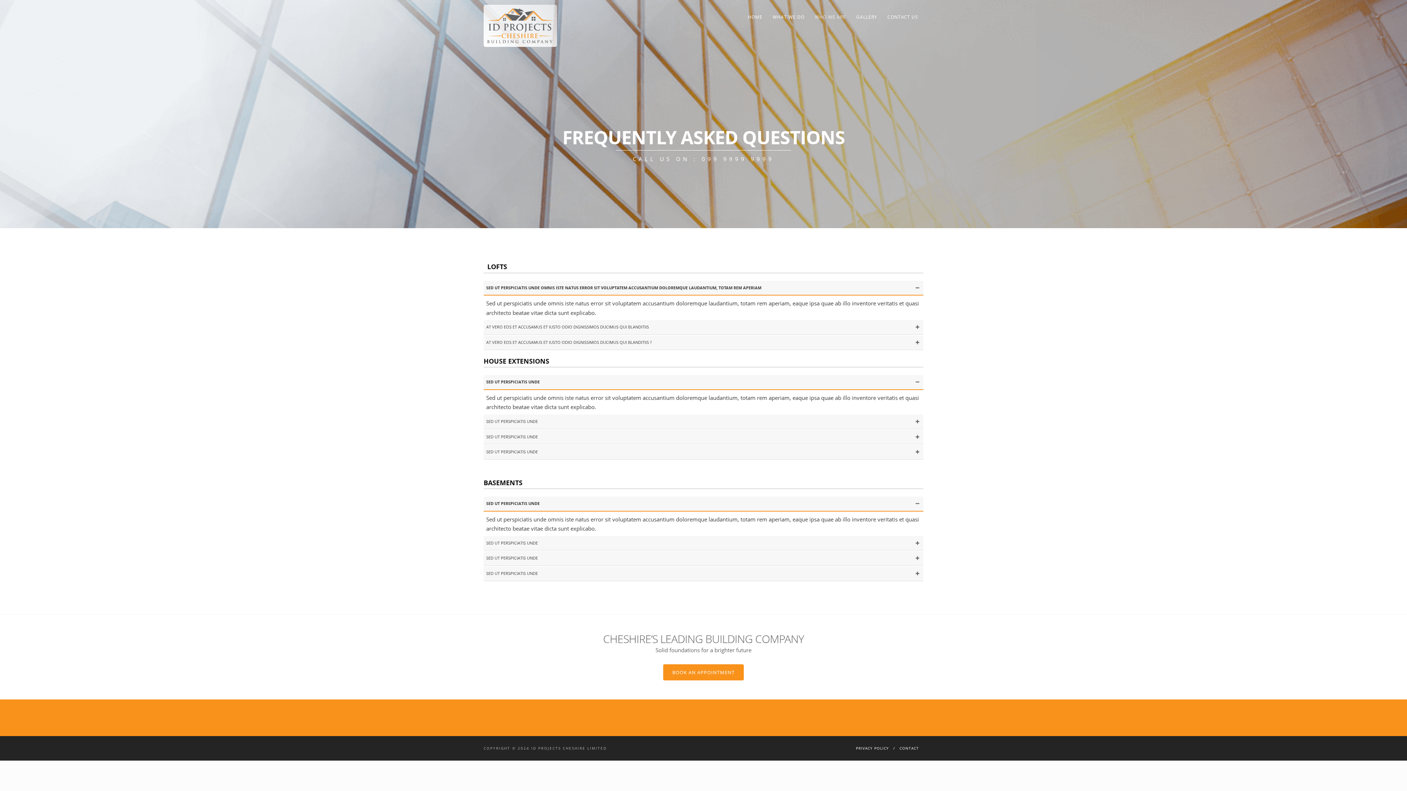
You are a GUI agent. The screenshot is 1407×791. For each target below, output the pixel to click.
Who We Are (830, 17)
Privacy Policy (872, 748)
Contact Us (902, 17)
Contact (909, 748)
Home (755, 17)
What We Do (789, 17)
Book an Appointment (703, 672)
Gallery (866, 17)
